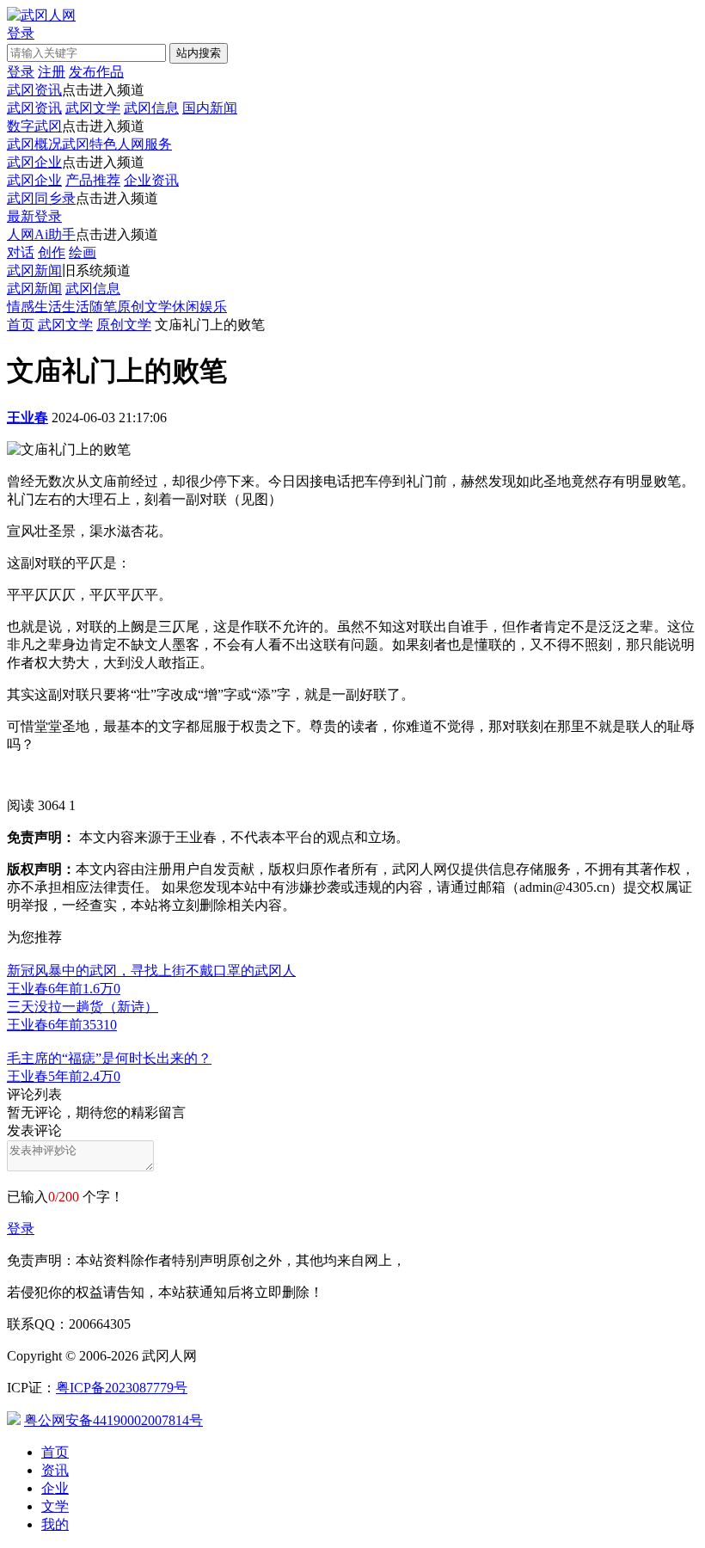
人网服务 (144, 144)
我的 (55, 1524)
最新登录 (34, 216)
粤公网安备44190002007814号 (113, 1420)
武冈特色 (89, 144)
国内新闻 (209, 108)
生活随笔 (89, 306)
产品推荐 (92, 180)
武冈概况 (34, 144)
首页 (20, 324)
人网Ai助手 (41, 234)
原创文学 (144, 306)
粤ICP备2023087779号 (121, 1387)
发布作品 (96, 71)
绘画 (82, 252)
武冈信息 (151, 108)
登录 (20, 1228)
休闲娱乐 (199, 306)
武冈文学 (92, 108)
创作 (51, 252)
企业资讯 (151, 180)
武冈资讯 (34, 90)
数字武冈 (34, 126)
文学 (55, 1506)
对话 (20, 252)
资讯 (55, 1470)
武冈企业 (34, 162)
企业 (55, 1488)
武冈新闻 (34, 270)
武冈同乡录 (41, 198)
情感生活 (34, 306)
